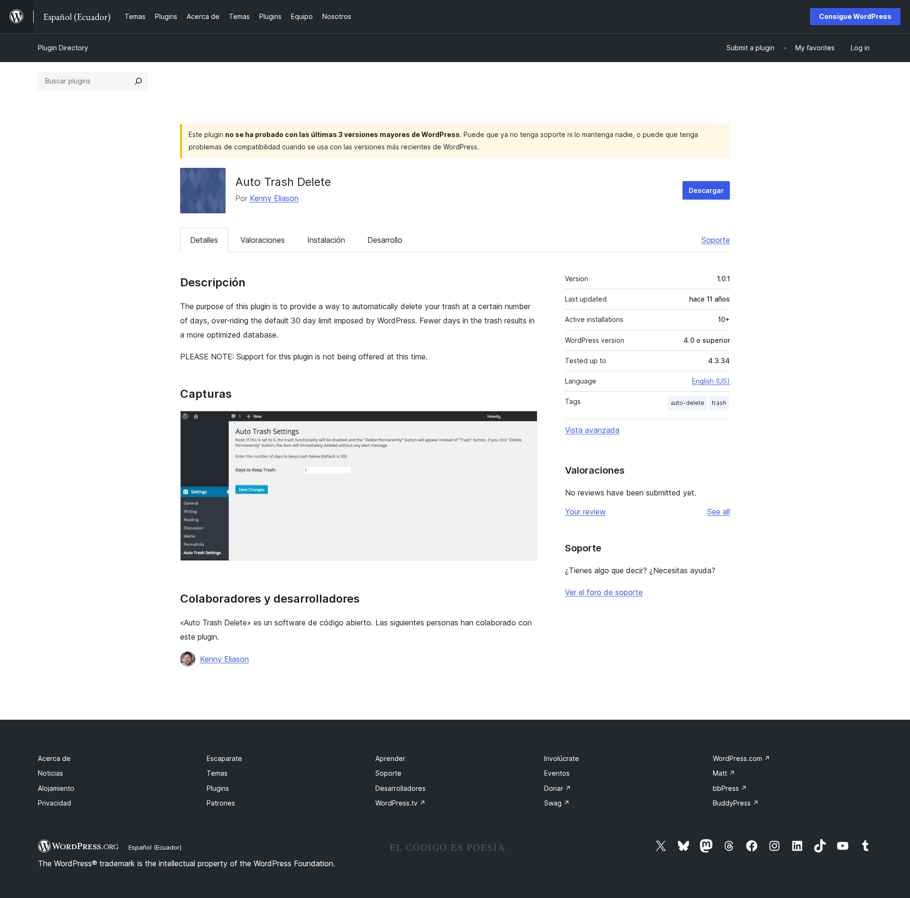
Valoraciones (262, 240)
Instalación (326, 240)
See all (718, 511)
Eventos (557, 773)
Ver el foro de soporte (604, 592)
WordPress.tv (400, 803)
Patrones (221, 803)
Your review (585, 511)
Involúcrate (561, 758)
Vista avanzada (592, 430)
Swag (557, 803)
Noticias (50, 773)
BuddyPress (736, 803)
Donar (557, 788)
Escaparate (224, 758)
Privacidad (54, 803)
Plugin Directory (63, 48)
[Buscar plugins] (138, 81)
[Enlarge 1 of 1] (524, 423)
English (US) (711, 381)
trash (719, 402)
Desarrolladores (400, 788)
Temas (217, 773)
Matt (724, 773)
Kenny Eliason (274, 198)
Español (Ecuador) (155, 847)
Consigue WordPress (855, 16)
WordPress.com (741, 758)
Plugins (218, 788)
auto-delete (687, 402)
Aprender (390, 758)
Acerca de (54, 758)
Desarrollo (384, 240)
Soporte (715, 240)
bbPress (730, 788)
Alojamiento (56, 788)
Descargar (706, 190)
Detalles (204, 240)
